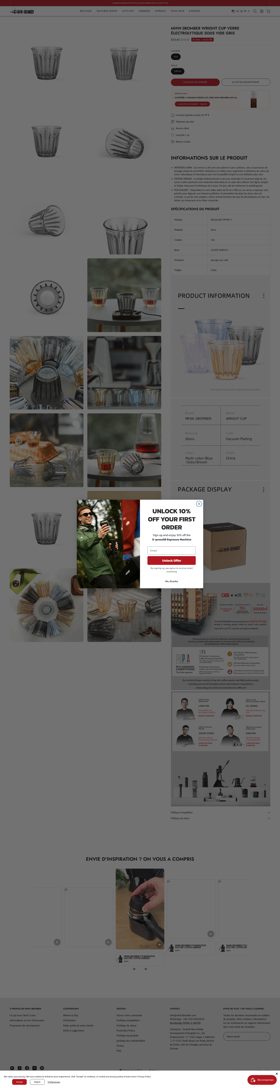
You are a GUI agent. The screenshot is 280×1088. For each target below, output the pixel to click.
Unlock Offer (171, 560)
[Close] (276, 1073)
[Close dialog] (199, 504)
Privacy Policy (144, 1076)
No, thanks (171, 581)
